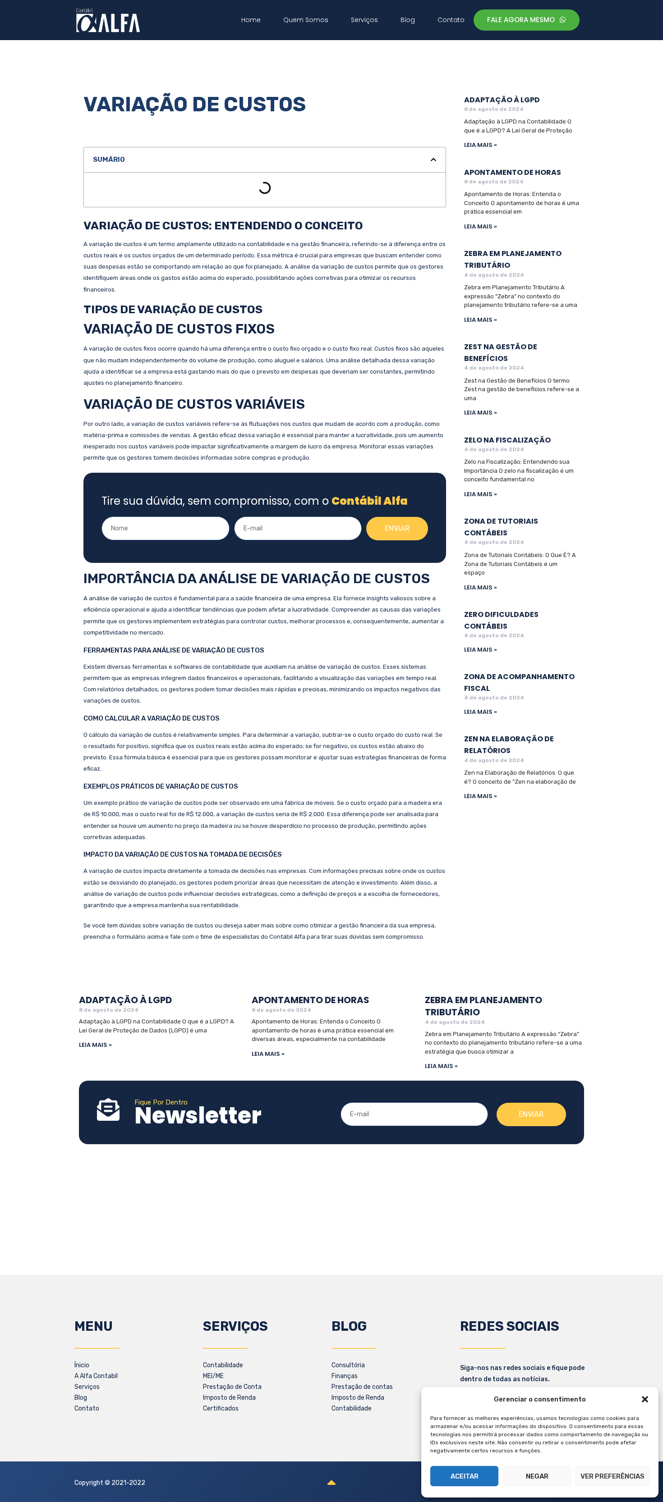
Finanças (345, 1376)
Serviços (87, 1387)
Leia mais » (480, 145)
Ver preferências (612, 1476)
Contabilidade (223, 1365)
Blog (80, 1398)
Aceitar (465, 1476)
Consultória (348, 1365)
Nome (110, 511)
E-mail (245, 511)
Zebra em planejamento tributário (483, 1006)
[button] (644, 1399)
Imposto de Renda (229, 1398)
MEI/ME (213, 1376)
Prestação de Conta (232, 1387)
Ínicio (81, 1365)
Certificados (221, 1408)
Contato (86, 1408)
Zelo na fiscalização (507, 440)
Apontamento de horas (512, 172)
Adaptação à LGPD (502, 100)
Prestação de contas (362, 1387)
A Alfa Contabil (96, 1376)
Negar (537, 1476)
